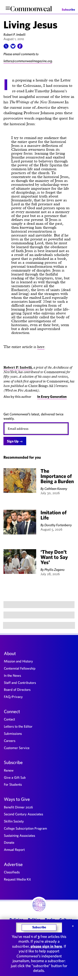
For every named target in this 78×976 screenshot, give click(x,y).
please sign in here (46, 946)
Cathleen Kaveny (55, 488)
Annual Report (14, 849)
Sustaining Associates (19, 835)
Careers (9, 741)
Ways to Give (17, 799)
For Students (13, 784)
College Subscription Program (25, 828)
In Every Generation (52, 396)
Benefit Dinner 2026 (18, 807)
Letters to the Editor (18, 726)
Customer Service (16, 748)
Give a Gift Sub (15, 777)
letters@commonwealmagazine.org (27, 61)
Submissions (13, 733)
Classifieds (12, 872)
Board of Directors (17, 689)
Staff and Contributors (20, 683)
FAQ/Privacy (13, 697)
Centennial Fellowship (20, 668)
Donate (9, 842)
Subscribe (68, 9)
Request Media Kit (17, 879)
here (40, 346)
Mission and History (18, 661)
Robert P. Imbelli (14, 34)
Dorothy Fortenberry (58, 525)
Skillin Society (14, 821)
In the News (12, 675)
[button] (6, 47)
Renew (9, 770)
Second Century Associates (23, 814)
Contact (9, 719)
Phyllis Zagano (54, 569)
